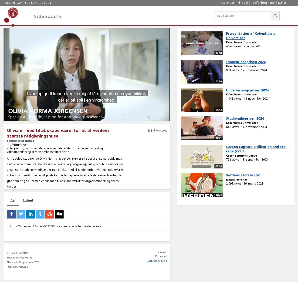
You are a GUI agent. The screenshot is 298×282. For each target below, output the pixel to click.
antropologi (15, 148)
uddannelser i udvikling (87, 148)
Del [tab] (12, 200)
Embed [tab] (28, 200)
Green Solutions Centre (241, 155)
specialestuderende (57, 148)
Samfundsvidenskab (20, 140)
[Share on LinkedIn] (30, 214)
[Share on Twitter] (21, 214)
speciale (36, 148)
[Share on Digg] (59, 214)
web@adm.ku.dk (157, 260)
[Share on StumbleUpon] (49, 214)
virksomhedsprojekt (20, 152)
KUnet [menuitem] (282, 3)
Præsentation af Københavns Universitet (250, 35)
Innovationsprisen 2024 (245, 62)
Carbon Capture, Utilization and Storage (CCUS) (256, 148)
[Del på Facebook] (11, 214)
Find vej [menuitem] (243, 3)
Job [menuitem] (272, 3)
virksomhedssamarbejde (52, 152)
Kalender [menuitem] (228, 3)
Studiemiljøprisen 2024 (245, 118)
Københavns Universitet (242, 42)
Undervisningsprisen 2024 (247, 90)
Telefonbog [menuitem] (259, 3)
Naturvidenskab (236, 179)
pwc (27, 148)
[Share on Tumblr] (40, 214)
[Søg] (275, 15)
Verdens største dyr (243, 175)
